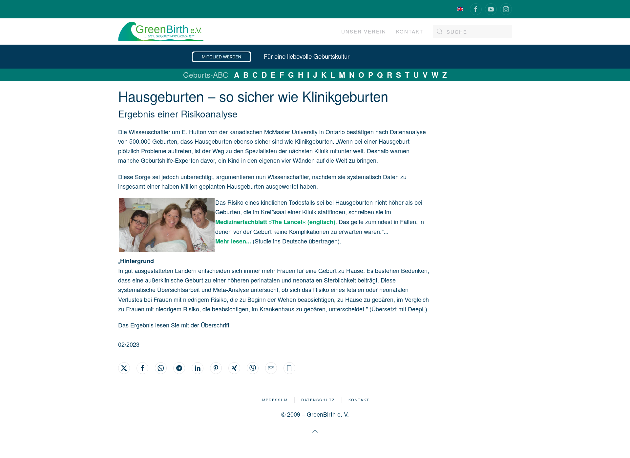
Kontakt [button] (409, 31)
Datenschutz (318, 399)
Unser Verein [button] (363, 31)
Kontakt (358, 399)
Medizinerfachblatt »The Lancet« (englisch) (275, 222)
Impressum (274, 399)
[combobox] (472, 31)
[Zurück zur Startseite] (160, 31)
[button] (289, 368)
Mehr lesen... (234, 241)
